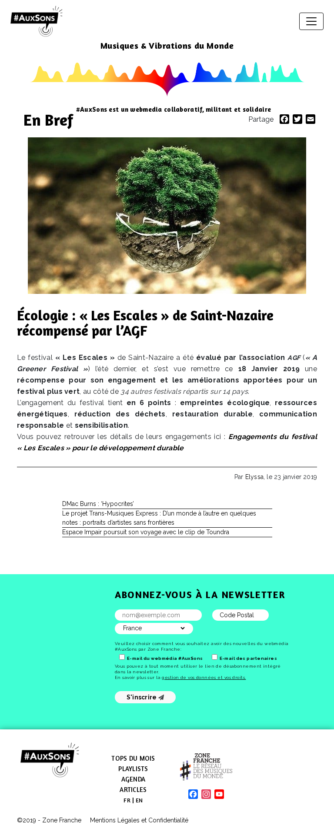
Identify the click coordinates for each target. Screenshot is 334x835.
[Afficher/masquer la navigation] (311, 21)
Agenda (133, 779)
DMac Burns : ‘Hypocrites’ (98, 503)
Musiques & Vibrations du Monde (167, 45)
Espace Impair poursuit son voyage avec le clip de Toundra (145, 532)
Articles (133, 789)
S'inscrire (142, 697)
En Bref (48, 119)
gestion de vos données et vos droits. (204, 677)
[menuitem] (127, 800)
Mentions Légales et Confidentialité (139, 820)
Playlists (133, 769)
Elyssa (254, 476)
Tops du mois (133, 758)
